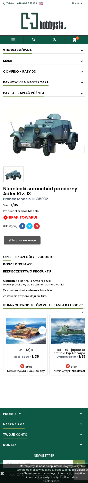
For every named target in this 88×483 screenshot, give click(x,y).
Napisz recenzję (24, 240)
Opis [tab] (7, 257)
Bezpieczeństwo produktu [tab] (27, 271)
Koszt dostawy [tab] (17, 264)
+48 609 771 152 (27, 3)
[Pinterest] (37, 226)
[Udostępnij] (22, 226)
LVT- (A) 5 (25, 350)
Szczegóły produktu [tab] (34, 257)
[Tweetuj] (29, 226)
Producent (10, 211)
